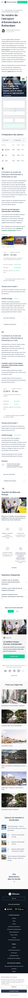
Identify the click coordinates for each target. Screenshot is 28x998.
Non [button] (17, 611)
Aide (15, 898)
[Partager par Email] (5, 671)
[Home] (14, 894)
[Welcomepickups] (2, 2)
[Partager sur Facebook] (19, 671)
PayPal (14, 971)
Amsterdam (8, 10)
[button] (10, 139)
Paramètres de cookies (14, 939)
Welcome (7, 149)
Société (14, 918)
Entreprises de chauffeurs (14, 958)
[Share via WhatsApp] (10, 671)
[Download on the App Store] (8, 909)
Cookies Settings (14, 995)
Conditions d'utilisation (14, 926)
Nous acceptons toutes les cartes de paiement (14, 967)
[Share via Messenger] (14, 671)
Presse (14, 923)
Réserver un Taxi (22, 2)
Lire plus (14, 567)
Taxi (6, 155)
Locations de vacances (14, 950)
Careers (14, 937)
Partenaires (14, 952)
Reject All (14, 986)
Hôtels (14, 947)
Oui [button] (11, 611)
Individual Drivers (14, 955)
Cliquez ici (10, 71)
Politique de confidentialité (14, 929)
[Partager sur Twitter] (23, 671)
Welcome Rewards (14, 932)
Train (6, 160)
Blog (14, 921)
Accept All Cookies (14, 991)
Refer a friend (14, 934)
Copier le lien (14, 675)
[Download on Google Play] (19, 909)
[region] (14, 985)
